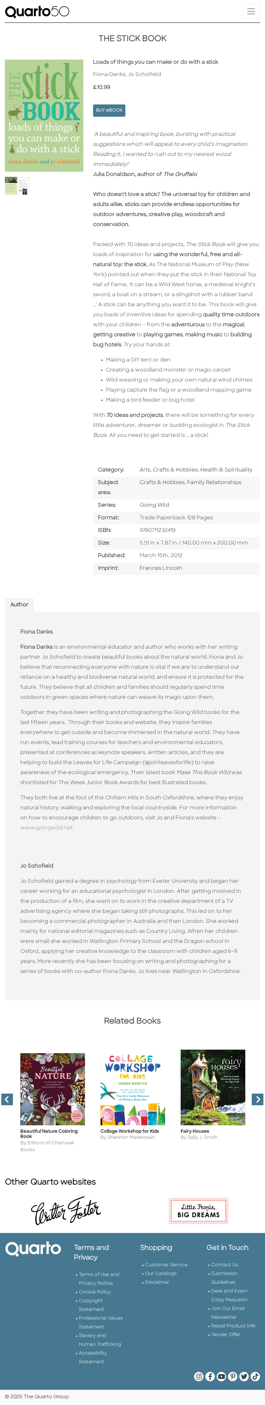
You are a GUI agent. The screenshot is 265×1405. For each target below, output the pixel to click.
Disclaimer (157, 1282)
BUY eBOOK (109, 110)
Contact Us (224, 1265)
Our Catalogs (160, 1273)
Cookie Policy (95, 1292)
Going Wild (154, 505)
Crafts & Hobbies (162, 482)
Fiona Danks (36, 632)
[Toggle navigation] (251, 11)
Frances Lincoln (161, 568)
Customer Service (166, 1265)
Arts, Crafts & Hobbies (169, 470)
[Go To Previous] (4, 1102)
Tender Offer (225, 1335)
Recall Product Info (233, 1326)
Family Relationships (214, 482)
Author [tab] (19, 605)
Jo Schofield (36, 866)
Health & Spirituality (226, 470)
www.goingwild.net (47, 828)
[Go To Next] (255, 1102)
